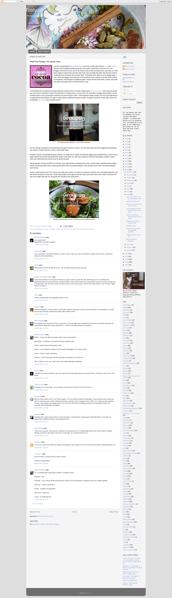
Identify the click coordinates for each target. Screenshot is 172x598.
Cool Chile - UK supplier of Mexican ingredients (131, 577)
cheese (45, 229)
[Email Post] (60, 226)
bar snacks (126, 312)
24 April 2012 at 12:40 (41, 378)
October (129, 177)
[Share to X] (68, 226)
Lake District (127, 422)
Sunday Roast (127, 519)
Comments (128, 93)
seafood (125, 499)
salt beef (125, 486)
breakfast (126, 333)
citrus (124, 353)
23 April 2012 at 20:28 (41, 328)
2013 (127, 167)
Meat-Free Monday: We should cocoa (133, 205)
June (128, 189)
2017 (127, 155)
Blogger (89, 593)
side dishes (126, 506)
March (129, 244)
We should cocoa (76, 66)
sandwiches (126, 489)
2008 (127, 262)
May (128, 191)
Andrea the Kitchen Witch (43, 277)
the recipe (42, 100)
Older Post (113, 512)
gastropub (126, 400)
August (129, 183)
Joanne (36, 370)
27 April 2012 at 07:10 (41, 499)
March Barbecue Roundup (131, 240)
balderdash (126, 310)
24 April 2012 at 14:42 (41, 390)
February (130, 247)
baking (125, 307)
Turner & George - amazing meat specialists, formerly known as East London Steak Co (132, 560)
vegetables (126, 545)
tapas (124, 524)
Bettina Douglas (39, 237)
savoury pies (127, 496)
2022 (127, 141)
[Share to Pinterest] (72, 226)
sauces (92, 229)
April (128, 194)
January (129, 250)
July (128, 186)
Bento (125, 317)
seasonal (126, 501)
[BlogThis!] (66, 226)
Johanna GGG (39, 384)
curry (124, 366)
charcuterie (126, 343)
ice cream (126, 411)
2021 (127, 144)
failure (125, 388)
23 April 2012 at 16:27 (41, 300)
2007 (127, 265)
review (125, 476)
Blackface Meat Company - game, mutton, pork (131, 572)
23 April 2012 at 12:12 (41, 258)
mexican (125, 435)
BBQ (124, 315)
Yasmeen (37, 414)
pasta (124, 458)
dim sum (125, 373)
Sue (106, 66)
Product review (127, 468)
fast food (125, 390)
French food (126, 393)
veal (124, 542)
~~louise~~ (38, 454)
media (125, 433)
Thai (124, 529)
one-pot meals (127, 450)
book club (126, 328)
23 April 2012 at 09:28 (41, 244)
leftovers (125, 425)
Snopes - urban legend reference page (130, 584)
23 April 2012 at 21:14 (41, 364)
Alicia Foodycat (39, 334)
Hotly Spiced (38, 428)
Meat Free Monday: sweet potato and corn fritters (134, 216)
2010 (127, 256)
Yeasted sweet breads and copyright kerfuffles (133, 230)
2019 (127, 150)
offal (124, 448)
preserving (126, 466)
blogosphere (39, 229)
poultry (125, 463)
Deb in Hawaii (39, 320)
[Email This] (64, 226)
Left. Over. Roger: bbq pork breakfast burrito (133, 197)
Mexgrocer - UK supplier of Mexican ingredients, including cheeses (132, 567)
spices (125, 517)
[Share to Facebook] (70, 226)
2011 (126, 253)
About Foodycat (43, 51)
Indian (125, 417)
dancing (125, 368)
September (130, 180)
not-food (125, 445)
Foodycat (34, 10)
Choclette (37, 396)
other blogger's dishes (130, 453)
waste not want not (129, 550)
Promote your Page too (128, 81)
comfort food (127, 356)
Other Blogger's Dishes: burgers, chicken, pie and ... (133, 210)
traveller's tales (127, 534)
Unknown (37, 442)
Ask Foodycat (127, 305)
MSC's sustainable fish (130, 580)
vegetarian (126, 547)
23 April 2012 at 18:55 (41, 314)
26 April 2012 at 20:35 (41, 463)
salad (87, 229)
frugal (124, 395)
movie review (127, 438)
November (130, 175)
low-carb (125, 428)
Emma (36, 295)
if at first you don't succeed (64, 229)
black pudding (127, 322)
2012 (127, 169)
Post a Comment (37, 503)
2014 (127, 164)
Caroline (114, 66)
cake (124, 338)
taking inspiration (128, 522)
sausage (125, 494)
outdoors (125, 456)
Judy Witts (126, 420)
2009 (127, 259)
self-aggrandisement (129, 504)
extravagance (127, 385)
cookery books (127, 358)
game (124, 398)
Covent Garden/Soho (129, 363)
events (125, 383)
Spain (124, 514)
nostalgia (126, 443)
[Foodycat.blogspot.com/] (123, 79)
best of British (127, 320)
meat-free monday (79, 229)
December (130, 172)
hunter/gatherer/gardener (131, 408)
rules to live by (127, 481)
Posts (127, 90)
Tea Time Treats (128, 527)
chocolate (52, 229)
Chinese (125, 348)
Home (32, 51)
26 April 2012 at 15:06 (41, 447)
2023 (127, 138)
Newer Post (35, 512)
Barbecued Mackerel (132, 201)
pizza (124, 461)
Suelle (36, 265)
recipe (125, 471)
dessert (125, 371)
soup (124, 512)
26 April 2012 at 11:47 (41, 421)
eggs (124, 380)
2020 (127, 147)
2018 (127, 153)
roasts (125, 478)
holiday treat (127, 406)
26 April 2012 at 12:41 (41, 435)
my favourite (127, 440)
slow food (126, 509)
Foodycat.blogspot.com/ (128, 77)
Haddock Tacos (131, 226)
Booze (125, 330)
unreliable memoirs (129, 537)
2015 (127, 161)
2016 (127, 158)
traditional (126, 532)
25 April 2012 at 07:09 (41, 408)
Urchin (125, 539)
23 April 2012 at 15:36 (41, 288)
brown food (126, 335)
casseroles (126, 340)
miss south (38, 251)
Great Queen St (128, 403)
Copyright (126, 361)
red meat (126, 473)
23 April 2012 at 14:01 (41, 270)
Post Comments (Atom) (45, 516)
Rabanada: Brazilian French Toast (132, 222)
